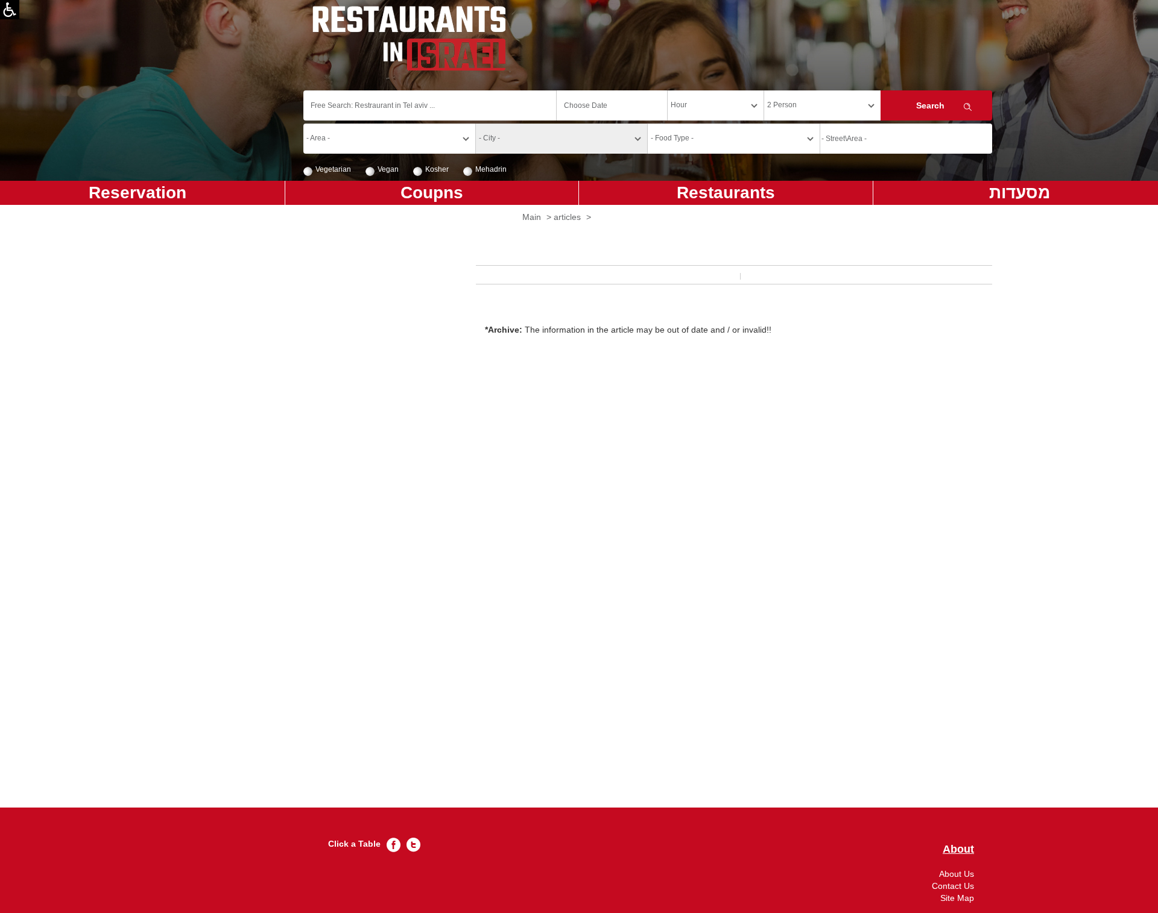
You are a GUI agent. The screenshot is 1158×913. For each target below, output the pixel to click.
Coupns (431, 192)
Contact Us (953, 886)
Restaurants (726, 192)
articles (567, 217)
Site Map (957, 898)
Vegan (388, 169)
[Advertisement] (647, 579)
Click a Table (354, 844)
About (958, 849)
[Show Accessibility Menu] (9, 9)
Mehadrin (491, 169)
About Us (956, 874)
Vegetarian (333, 169)
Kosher (437, 169)
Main (531, 217)
